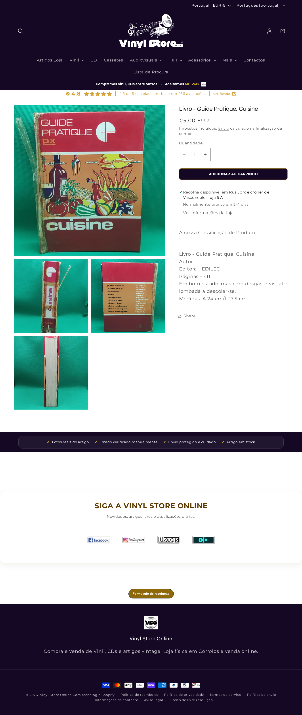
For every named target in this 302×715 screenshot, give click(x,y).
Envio (223, 128)
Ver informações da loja (208, 212)
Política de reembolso (139, 695)
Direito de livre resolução (191, 700)
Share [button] (189, 315)
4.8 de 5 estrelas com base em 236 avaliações (162, 94)
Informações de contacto (116, 700)
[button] (20, 31)
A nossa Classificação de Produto (217, 232)
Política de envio (261, 695)
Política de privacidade (184, 695)
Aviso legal (153, 700)
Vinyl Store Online (56, 695)
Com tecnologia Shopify (94, 695)
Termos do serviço (225, 695)
